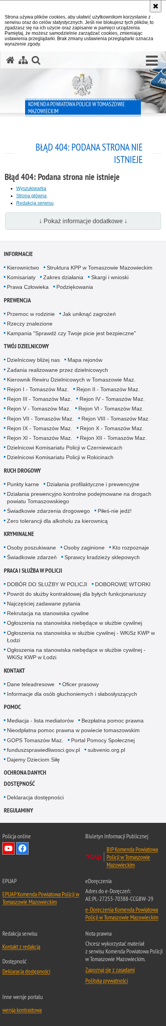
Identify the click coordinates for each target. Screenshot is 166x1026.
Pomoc (12, 707)
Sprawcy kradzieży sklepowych (102, 557)
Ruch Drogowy (22, 470)
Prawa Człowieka (28, 287)
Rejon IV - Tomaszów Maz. (112, 399)
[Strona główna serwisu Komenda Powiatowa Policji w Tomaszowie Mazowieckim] (10, 60)
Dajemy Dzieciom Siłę (33, 759)
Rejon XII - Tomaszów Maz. (113, 438)
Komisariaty (21, 277)
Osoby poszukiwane (31, 547)
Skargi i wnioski (110, 277)
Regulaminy (18, 810)
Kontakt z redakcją (21, 946)
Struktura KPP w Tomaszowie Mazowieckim (99, 268)
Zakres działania (63, 277)
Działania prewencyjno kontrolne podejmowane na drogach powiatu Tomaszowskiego (79, 497)
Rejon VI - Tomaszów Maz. (111, 408)
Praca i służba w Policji (33, 570)
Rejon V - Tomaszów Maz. (39, 408)
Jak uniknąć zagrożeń (89, 314)
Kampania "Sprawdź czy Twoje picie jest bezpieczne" (71, 333)
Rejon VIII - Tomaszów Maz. (115, 418)
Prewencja (17, 300)
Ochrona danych (25, 772)
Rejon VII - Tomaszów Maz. (40, 418)
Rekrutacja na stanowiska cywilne (48, 613)
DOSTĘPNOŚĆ (19, 784)
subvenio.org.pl (106, 750)
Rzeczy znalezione (30, 324)
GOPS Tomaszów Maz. (35, 740)
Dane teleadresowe (30, 684)
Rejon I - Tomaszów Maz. (38, 389)
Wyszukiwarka (31, 188)
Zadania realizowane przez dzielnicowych (57, 370)
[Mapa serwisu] (23, 60)
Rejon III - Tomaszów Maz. (39, 399)
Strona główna (31, 195)
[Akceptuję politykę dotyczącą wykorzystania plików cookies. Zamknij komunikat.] (155, 6)
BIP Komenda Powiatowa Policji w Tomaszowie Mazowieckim (132, 856)
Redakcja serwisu (35, 203)
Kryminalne (19, 534)
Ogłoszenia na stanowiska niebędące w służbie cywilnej (74, 623)
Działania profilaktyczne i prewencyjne (93, 484)
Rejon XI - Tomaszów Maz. (39, 438)
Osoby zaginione (84, 547)
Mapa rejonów (85, 360)
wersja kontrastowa (22, 1010)
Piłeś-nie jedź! (115, 511)
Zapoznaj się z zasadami (110, 969)
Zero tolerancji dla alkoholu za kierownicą (57, 521)
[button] (152, 61)
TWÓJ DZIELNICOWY (26, 346)
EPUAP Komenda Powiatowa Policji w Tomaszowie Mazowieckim (40, 898)
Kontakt (14, 670)
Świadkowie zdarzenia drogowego (48, 511)
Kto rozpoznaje (130, 547)
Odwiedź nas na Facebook (22, 848)
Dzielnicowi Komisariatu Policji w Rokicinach (60, 457)
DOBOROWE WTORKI (123, 584)
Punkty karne (23, 484)
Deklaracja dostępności (35, 797)
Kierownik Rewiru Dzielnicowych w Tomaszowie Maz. (71, 379)
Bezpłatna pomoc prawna (112, 720)
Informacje (18, 254)
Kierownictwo (23, 268)
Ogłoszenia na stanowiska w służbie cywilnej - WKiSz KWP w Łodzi (81, 636)
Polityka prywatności (106, 980)
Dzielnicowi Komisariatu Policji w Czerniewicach (64, 447)
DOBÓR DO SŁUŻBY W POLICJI (47, 584)
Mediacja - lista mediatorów (40, 720)
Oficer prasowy (80, 684)
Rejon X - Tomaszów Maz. (112, 428)
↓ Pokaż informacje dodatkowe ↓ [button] (83, 221)
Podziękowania (74, 287)
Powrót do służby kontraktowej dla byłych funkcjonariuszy (76, 594)
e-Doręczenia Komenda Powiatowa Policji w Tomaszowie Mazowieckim (121, 913)
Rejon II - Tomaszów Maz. (108, 389)
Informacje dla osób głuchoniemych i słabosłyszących (72, 694)
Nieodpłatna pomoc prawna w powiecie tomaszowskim (73, 730)
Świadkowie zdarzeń (32, 557)
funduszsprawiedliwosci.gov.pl (43, 750)
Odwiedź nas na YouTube (8, 848)
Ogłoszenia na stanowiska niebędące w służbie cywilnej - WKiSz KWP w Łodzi (76, 653)
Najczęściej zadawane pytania (43, 603)
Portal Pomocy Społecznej (103, 740)
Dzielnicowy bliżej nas (33, 360)
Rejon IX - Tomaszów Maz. (39, 428)
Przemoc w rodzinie (31, 314)
